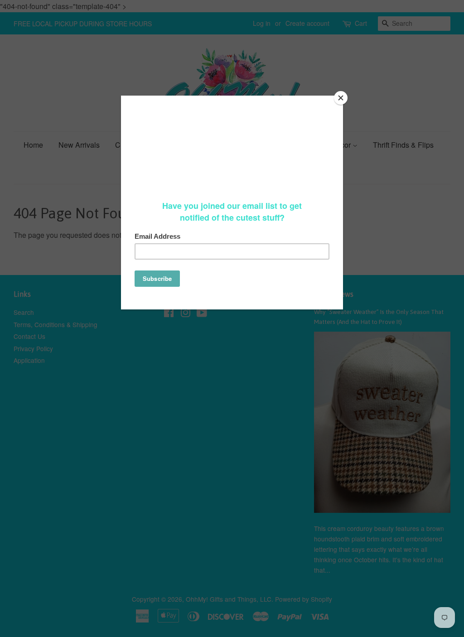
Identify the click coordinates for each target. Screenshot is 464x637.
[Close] (341, 98)
